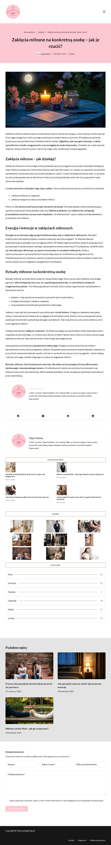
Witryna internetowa (86, 764)
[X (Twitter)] (43, 416)
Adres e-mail (48, 764)
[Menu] (104, 11)
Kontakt (71, 840)
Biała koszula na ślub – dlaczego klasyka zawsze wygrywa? (80, 474)
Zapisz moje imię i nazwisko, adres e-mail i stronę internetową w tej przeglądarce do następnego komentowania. (56, 800)
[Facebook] (18, 416)
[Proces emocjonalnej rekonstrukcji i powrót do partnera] (29, 665)
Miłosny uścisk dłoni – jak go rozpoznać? (27, 728)
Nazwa (11, 764)
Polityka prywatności (98, 840)
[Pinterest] (68, 416)
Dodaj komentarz (16, 774)
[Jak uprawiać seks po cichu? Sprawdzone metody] (82, 665)
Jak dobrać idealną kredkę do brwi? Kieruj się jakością (27, 497)
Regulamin (82, 840)
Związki (72, 54)
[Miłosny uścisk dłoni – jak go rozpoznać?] (29, 710)
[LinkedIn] (93, 416)
